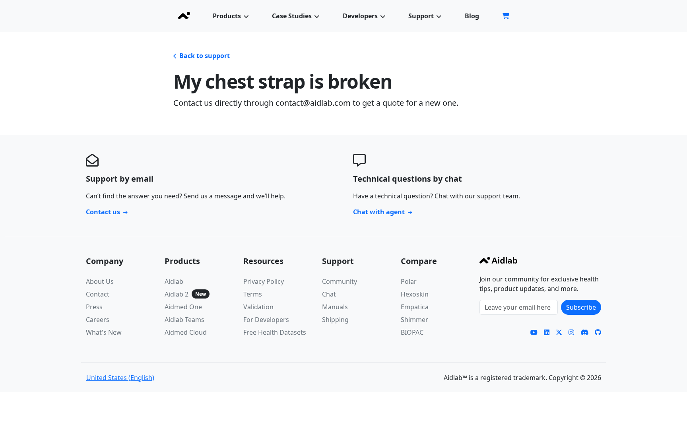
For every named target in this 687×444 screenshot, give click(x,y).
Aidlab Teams (184, 319)
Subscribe (581, 307)
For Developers (266, 319)
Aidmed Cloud (186, 332)
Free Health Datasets (274, 332)
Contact (97, 294)
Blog (472, 16)
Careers (97, 319)
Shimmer (414, 319)
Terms (252, 294)
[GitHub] (598, 332)
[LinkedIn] (546, 332)
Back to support (204, 55)
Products (227, 16)
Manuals (335, 306)
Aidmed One (183, 306)
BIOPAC (412, 332)
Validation (258, 306)
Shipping (335, 319)
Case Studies (292, 16)
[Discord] (584, 332)
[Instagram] (571, 332)
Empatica (415, 306)
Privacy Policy (263, 281)
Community (339, 281)
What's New (104, 332)
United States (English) (120, 377)
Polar (409, 281)
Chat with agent (379, 211)
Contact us (103, 211)
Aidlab (174, 281)
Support (421, 16)
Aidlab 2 (176, 294)
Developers (360, 16)
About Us (100, 281)
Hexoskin (415, 294)
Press (94, 306)
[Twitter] (559, 332)
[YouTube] (534, 332)
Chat (329, 294)
